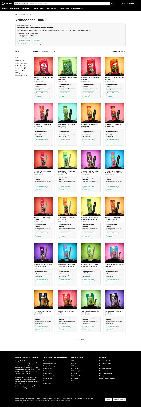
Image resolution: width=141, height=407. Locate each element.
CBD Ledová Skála (76, 375)
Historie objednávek (77, 8)
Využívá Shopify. (19, 402)
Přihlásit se (37, 40)
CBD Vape (74, 366)
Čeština (108, 399)
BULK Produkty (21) (20, 70)
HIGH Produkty (14, 8)
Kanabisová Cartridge (49, 363)
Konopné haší (47, 383)
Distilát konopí (47, 378)
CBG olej (73, 363)
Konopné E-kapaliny (49, 366)
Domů (17, 14)
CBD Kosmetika (75, 378)
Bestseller (5, 8)
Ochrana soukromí (104, 361)
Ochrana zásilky (103, 370)
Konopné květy (47, 368)
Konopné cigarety (48, 370)
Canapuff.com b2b (38, 81)
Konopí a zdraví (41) (20, 68)
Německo (118, 399)
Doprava (101, 366)
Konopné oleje (47, 373)
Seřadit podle (36, 51)
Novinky (101, 375)
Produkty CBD (26, 8)
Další (82, 339)
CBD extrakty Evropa (77, 370)
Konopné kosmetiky (49, 380)
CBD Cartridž (75, 368)
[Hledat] (112, 3)
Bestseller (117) (19, 60)
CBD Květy (74, 373)
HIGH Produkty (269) (21, 63)
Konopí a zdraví (39, 8)
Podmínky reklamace (105, 368)
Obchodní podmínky (105, 363)
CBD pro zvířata (75, 380)
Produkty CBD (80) (20, 65)
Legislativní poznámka (105, 373)
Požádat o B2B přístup (24, 40)
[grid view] (122, 51)
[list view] (124, 51)
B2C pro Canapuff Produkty (107, 378)
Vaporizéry (46, 361)
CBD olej (73, 361)
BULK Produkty (51, 8)
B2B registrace (64, 8)
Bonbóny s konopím (49, 375)
